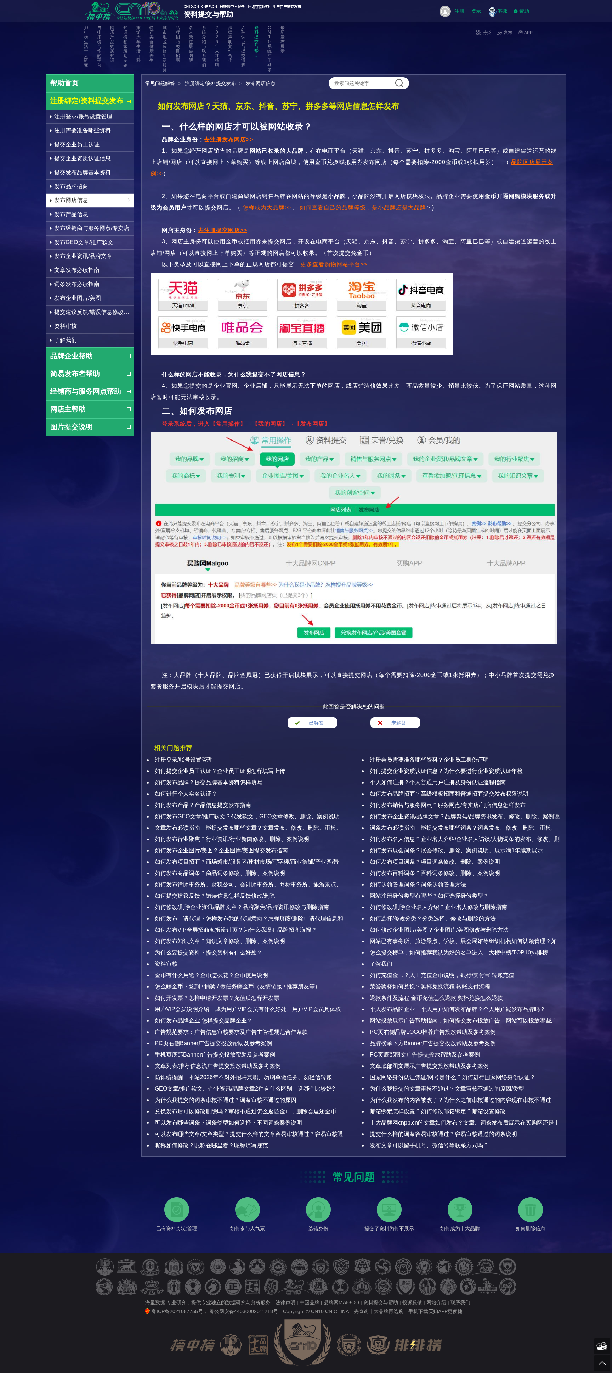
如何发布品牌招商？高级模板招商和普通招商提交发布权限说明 (449, 794)
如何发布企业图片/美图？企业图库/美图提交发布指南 (221, 850)
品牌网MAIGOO (341, 1302)
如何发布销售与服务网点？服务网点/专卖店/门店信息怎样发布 (448, 805)
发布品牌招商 (71, 186)
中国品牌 (309, 1302)
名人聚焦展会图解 (191, 44)
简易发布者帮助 (75, 373)
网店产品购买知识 (112, 44)
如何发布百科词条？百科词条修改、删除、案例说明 (435, 873)
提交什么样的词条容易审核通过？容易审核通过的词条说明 (443, 1134)
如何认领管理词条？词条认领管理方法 (418, 884)
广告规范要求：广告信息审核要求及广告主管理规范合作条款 (231, 1032)
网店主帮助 (68, 409)
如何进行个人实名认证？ (186, 794)
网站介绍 (436, 1302)
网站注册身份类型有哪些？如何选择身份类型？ (429, 896)
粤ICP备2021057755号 (177, 1311)
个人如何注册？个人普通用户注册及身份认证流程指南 (438, 782)
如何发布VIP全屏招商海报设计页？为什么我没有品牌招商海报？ (236, 930)
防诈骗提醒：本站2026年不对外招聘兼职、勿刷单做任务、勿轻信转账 (243, 1077)
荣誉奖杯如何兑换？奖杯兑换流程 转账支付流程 (430, 986)
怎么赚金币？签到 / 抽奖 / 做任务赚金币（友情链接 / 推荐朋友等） (238, 986)
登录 (476, 11)
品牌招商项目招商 (178, 44)
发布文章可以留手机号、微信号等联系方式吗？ (429, 1145)
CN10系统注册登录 (269, 49)
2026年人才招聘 (217, 47)
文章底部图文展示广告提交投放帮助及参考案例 (429, 1066)
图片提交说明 (71, 427)
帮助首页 (64, 83)
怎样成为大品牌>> (267, 207)
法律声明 (285, 1302)
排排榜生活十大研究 (86, 47)
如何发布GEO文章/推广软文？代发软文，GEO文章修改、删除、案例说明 (247, 816)
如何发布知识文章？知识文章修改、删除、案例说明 (220, 941)
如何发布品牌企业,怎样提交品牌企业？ (204, 1021)
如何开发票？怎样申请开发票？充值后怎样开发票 (217, 998)
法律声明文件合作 (230, 44)
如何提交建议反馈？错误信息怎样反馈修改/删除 (215, 896)
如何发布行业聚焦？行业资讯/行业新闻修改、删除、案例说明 (232, 839)
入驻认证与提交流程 (243, 47)
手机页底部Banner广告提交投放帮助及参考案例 (215, 1055)
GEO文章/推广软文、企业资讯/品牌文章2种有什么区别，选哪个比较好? (245, 1089)
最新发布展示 (282, 40)
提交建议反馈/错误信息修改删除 (94, 312)
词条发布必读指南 (77, 284)
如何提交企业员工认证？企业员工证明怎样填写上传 (220, 771)
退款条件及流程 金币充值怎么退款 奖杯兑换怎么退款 (436, 998)
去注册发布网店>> (228, 139)
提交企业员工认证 (77, 144)
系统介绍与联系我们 (204, 47)
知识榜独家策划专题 (125, 47)
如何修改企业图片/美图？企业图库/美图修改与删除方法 (439, 930)
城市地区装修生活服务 (165, 49)
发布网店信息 (71, 200)
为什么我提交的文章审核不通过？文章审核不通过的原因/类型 (447, 1089)
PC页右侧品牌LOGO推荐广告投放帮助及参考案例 (433, 1032)
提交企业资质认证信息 (82, 158)
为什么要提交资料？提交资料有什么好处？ (208, 952)
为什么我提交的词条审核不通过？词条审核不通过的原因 (225, 1100)
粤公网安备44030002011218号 (243, 1311)
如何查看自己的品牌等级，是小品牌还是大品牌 (363, 207)
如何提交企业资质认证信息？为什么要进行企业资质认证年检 (446, 771)
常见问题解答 (160, 83)
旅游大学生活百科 (138, 44)
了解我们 (65, 340)
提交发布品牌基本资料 (82, 172)
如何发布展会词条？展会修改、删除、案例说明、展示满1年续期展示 (456, 850)
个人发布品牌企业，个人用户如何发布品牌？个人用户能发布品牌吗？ (457, 1009)
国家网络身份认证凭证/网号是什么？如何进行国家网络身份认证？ (453, 1077)
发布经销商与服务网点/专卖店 (91, 228)
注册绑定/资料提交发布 (86, 101)
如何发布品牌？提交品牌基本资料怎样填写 (208, 782)
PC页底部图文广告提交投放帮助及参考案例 (425, 1055)
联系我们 (460, 1302)
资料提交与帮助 (256, 42)
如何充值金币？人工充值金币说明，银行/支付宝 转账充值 (442, 975)
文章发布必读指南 (77, 270)
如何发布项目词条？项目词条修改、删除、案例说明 (435, 862)
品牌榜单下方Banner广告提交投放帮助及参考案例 (433, 1043)
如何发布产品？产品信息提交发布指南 (203, 805)
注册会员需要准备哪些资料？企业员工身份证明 (429, 760)
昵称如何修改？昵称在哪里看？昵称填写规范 (211, 1145)
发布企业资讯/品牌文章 (83, 256)
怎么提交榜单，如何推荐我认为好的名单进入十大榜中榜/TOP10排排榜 (459, 952)
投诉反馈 (412, 1302)
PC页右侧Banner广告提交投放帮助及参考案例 (213, 1043)
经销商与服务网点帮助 (85, 391)
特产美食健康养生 (151, 44)
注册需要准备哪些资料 (82, 130)
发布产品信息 (71, 214)
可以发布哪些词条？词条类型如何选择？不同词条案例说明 (228, 1123)
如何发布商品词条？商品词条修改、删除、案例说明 (220, 873)
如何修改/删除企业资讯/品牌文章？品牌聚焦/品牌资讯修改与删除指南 (242, 907)
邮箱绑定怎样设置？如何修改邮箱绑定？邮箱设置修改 (438, 1111)
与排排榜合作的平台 (99, 47)
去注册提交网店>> (222, 230)
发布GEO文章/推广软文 (83, 242)
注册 (459, 11)
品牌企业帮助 (71, 356)
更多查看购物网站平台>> (334, 264)
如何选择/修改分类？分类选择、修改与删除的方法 (433, 918)
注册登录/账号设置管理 (83, 116)
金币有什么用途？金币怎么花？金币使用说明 (211, 975)
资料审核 (65, 326)
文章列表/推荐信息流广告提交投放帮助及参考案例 (218, 1066)
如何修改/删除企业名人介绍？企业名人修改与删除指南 (438, 907)
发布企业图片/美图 (77, 298)
